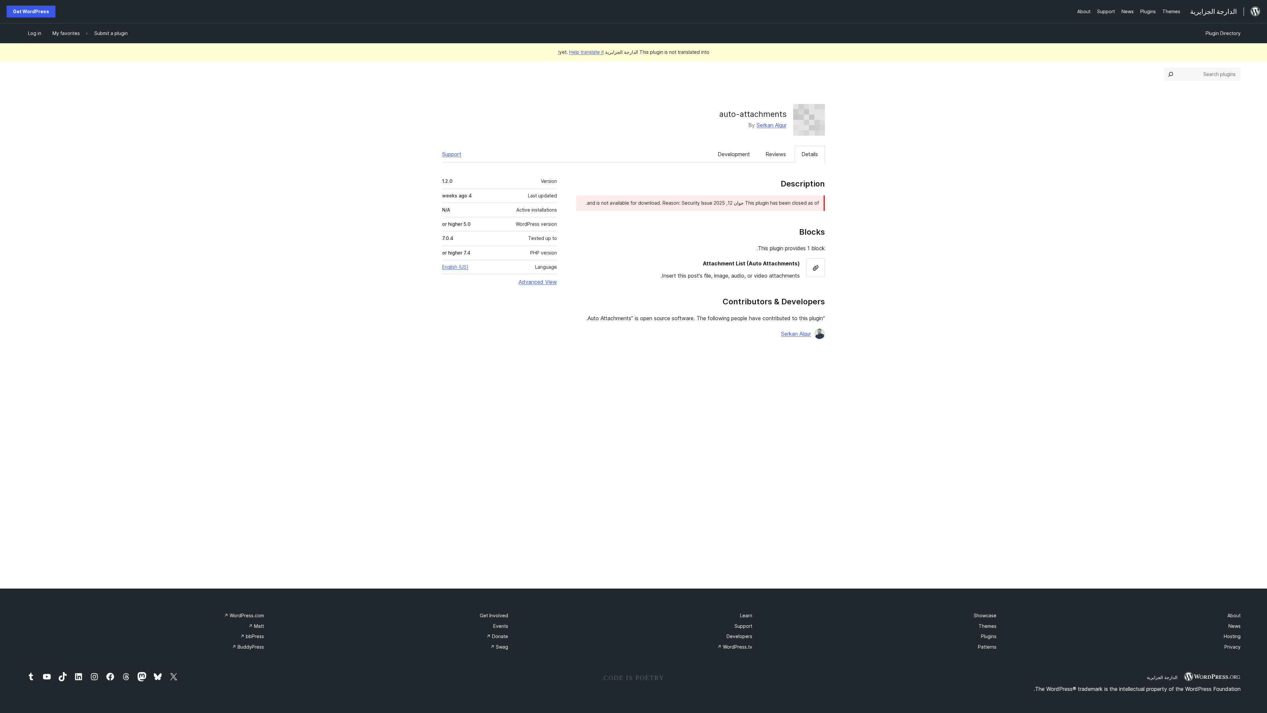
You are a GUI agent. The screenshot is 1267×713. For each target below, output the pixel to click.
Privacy (1232, 647)
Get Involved (494, 615)
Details (809, 154)
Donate (497, 636)
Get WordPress (31, 11)
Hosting (1232, 636)
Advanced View (538, 282)
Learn (746, 615)
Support (451, 154)
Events (500, 626)
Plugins (988, 636)
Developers (739, 636)
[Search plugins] (1170, 74)
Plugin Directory (1223, 33)
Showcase (985, 615)
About (1234, 615)
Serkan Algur (772, 125)
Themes (987, 626)
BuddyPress (248, 647)
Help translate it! (581, 52)
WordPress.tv (734, 647)
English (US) (455, 267)
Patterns (987, 647)
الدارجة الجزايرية (1162, 677)
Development (734, 154)
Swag (499, 647)
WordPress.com (244, 615)
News (1234, 626)
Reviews (775, 154)
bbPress (252, 636)
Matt (256, 626)
